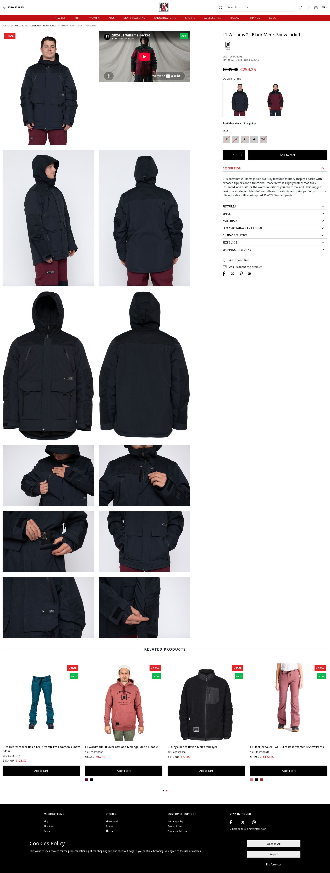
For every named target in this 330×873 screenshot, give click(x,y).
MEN (77, 17)
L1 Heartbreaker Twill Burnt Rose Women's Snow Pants (287, 747)
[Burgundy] (275, 99)
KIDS (112, 17)
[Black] (91, 780)
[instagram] (254, 822)
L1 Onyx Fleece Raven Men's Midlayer (192, 747)
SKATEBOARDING (134, 17)
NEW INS (60, 17)
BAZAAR (235, 17)
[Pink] (251, 780)
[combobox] (260, 7)
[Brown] (261, 780)
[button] (275, 168)
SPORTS (190, 17)
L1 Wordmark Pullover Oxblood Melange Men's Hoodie (121, 747)
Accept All (273, 844)
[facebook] (230, 822)
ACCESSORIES (212, 17)
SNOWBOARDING (165, 17)
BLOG (272, 17)
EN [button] (323, 7)
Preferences (274, 864)
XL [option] (254, 139)
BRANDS (254, 17)
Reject (274, 854)
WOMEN (94, 17)
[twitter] (243, 822)
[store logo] (165, 7)
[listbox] (251, 140)
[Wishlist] (308, 7)
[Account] (301, 7)
